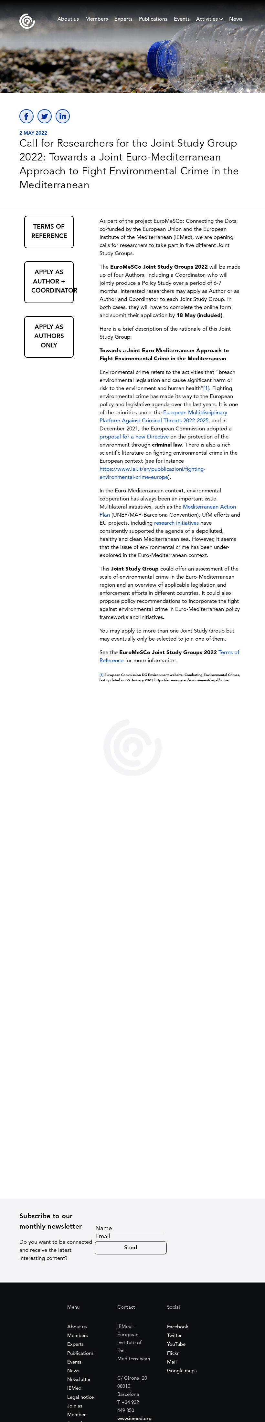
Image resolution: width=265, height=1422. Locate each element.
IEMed (74, 1388)
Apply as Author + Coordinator (52, 282)
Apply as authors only (49, 337)
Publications (153, 19)
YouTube (176, 1344)
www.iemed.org (134, 1419)
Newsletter (78, 1379)
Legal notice (80, 1397)
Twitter (174, 1336)
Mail (172, 1362)
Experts (123, 19)
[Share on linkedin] (63, 116)
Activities (207, 19)
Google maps (181, 1371)
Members (96, 19)
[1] (206, 388)
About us (68, 19)
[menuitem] (68, 21)
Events (182, 19)
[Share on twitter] (44, 116)
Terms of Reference (49, 232)
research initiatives (176, 523)
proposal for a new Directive (134, 437)
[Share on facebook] (26, 116)
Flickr (173, 1353)
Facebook (177, 1327)
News (235, 19)
